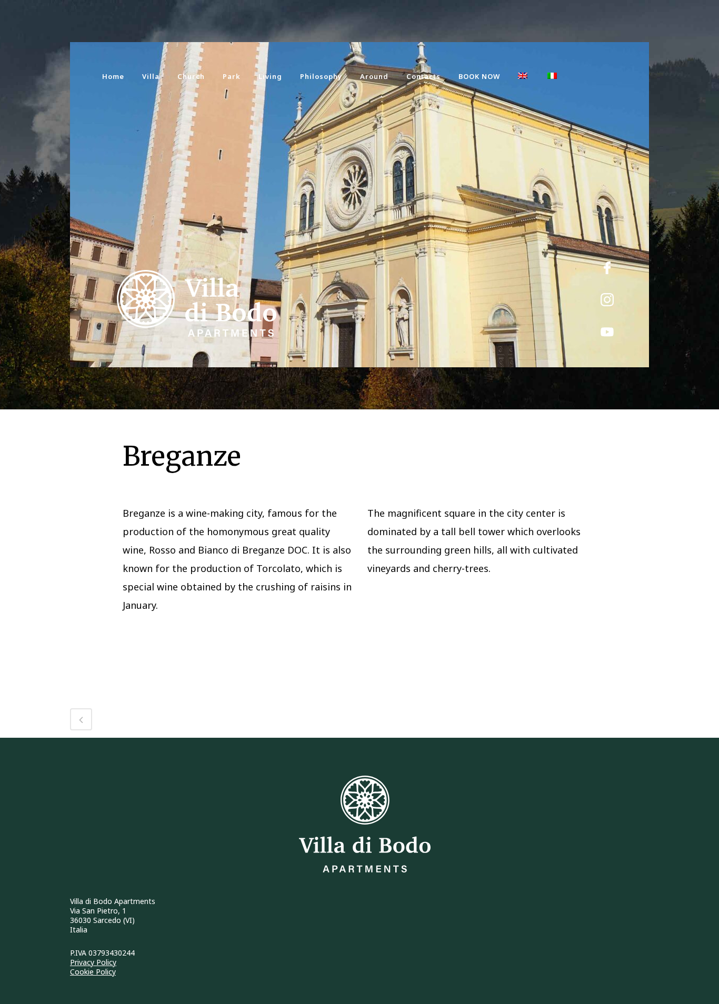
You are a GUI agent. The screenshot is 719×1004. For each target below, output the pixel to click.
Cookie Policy (93, 972)
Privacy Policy (93, 962)
